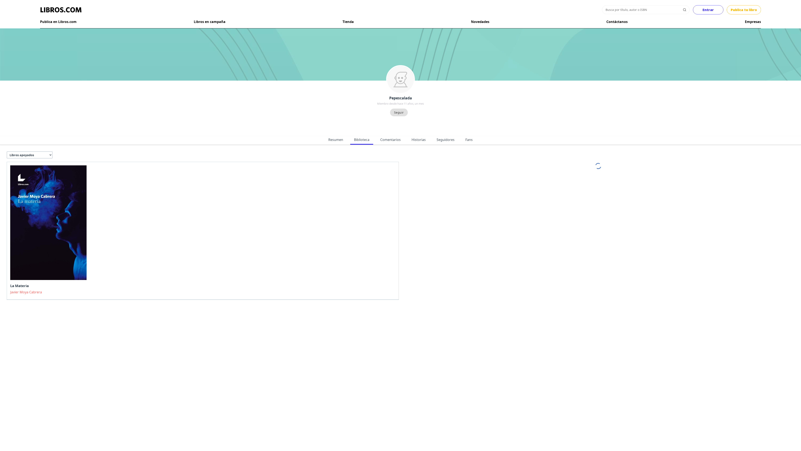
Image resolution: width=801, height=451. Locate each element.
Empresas (753, 21)
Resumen (335, 139)
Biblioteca (361, 139)
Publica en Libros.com (58, 21)
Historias (419, 139)
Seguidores (446, 139)
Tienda (348, 21)
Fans (469, 139)
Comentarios (390, 139)
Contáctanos (617, 21)
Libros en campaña (209, 21)
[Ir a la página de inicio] (61, 10)
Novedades (480, 21)
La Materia (19, 285)
